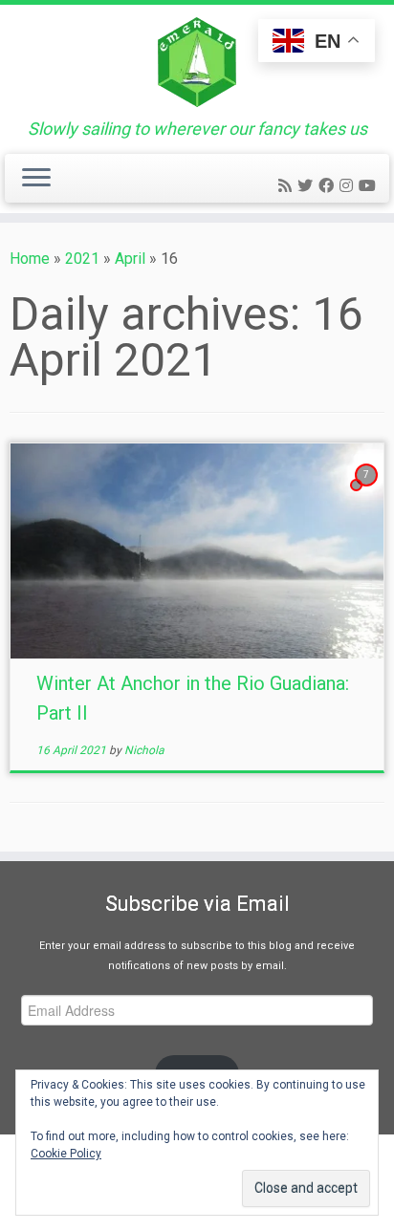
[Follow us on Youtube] (370, 186)
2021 (82, 258)
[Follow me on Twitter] (307, 186)
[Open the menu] (36, 178)
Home (30, 258)
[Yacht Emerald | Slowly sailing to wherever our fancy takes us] (197, 62)
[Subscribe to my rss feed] (287, 186)
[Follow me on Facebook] (328, 186)
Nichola (144, 750)
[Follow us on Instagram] (349, 186)
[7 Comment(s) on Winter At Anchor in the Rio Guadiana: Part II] (368, 492)
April (130, 258)
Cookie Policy (66, 1153)
